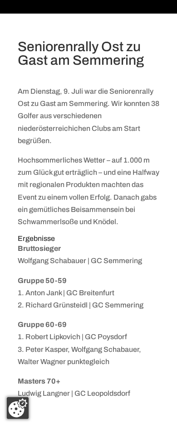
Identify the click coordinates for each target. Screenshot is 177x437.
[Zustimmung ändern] (18, 408)
